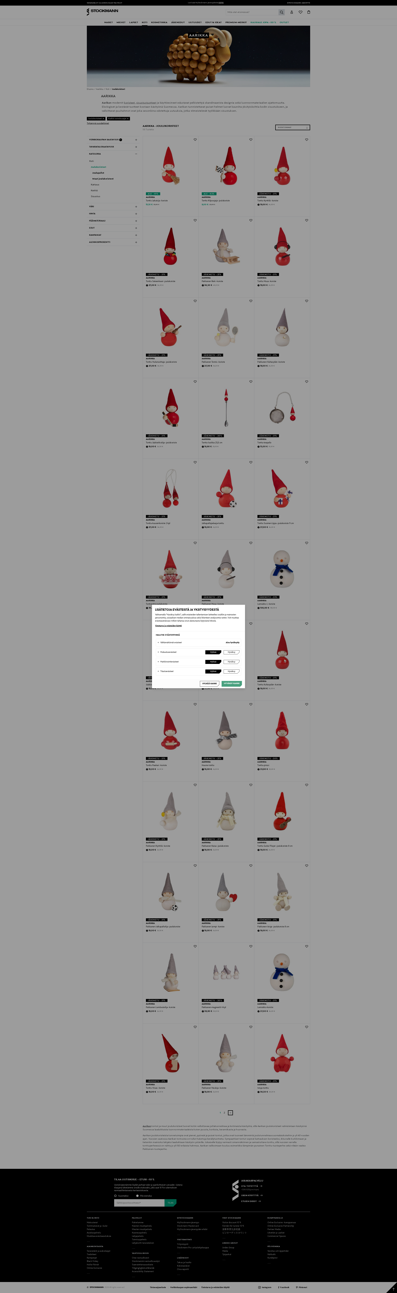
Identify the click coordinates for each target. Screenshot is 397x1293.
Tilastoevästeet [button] (166, 671)
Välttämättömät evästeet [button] (170, 642)
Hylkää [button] (213, 652)
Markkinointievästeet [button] (168, 662)
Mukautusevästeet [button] (167, 652)
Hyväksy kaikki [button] (232, 683)
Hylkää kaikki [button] (209, 684)
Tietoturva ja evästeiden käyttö (168, 626)
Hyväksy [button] (231, 652)
